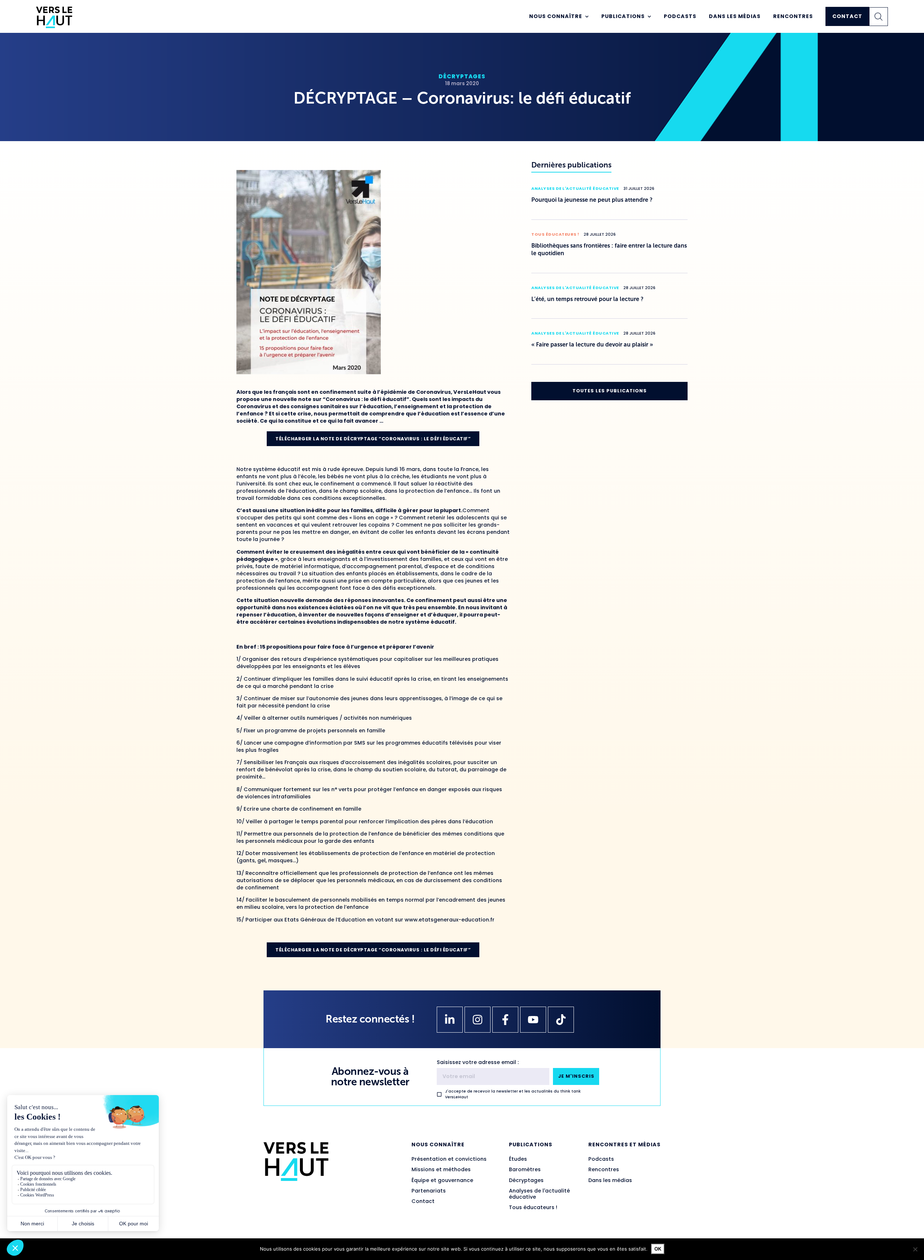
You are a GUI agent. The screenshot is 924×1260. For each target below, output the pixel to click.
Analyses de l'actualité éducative (575, 188)
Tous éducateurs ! (555, 234)
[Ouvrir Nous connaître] (587, 17)
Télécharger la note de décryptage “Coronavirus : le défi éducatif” (373, 439)
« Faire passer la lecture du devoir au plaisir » (592, 344)
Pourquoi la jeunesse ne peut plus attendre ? (592, 200)
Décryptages (462, 76)
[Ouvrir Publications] (649, 17)
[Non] (915, 1249)
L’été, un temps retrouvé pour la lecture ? (587, 299)
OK (657, 1249)
